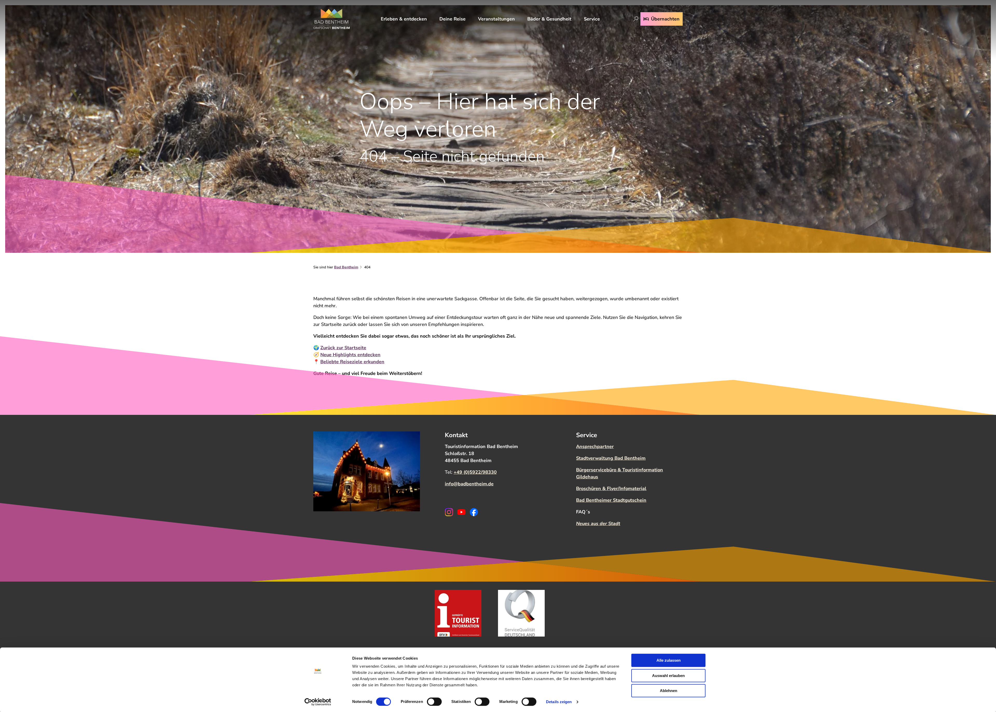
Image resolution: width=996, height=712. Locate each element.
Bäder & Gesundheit (549, 19)
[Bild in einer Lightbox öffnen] (366, 471)
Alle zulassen (668, 660)
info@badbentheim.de (469, 484)
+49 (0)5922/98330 (475, 472)
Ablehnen (668, 690)
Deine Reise (452, 19)
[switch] (434, 701)
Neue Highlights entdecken (350, 355)
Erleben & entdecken (404, 19)
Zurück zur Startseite (343, 348)
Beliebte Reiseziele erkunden (352, 362)
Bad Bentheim (346, 267)
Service (592, 19)
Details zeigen (559, 702)
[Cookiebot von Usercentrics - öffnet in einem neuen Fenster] (318, 702)
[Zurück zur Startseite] (331, 19)
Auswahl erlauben (668, 675)
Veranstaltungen (496, 19)
